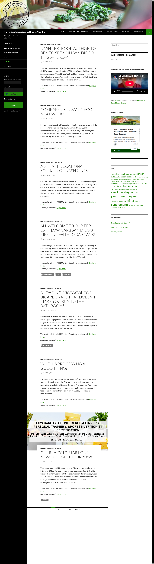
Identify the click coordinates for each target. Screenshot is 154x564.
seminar (128, 200)
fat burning (121, 181)
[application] (129, 83)
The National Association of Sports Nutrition (25, 32)
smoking (137, 201)
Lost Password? (15, 111)
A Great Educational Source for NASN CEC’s (64, 168)
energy (143, 179)
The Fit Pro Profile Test (12, 48)
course (45, 500)
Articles (7, 61)
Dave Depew (119, 179)
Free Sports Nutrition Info (51, 44)
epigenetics (114, 181)
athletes (113, 174)
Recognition (138, 32)
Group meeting (47, 274)
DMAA (131, 179)
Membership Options (11, 52)
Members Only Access (119, 227)
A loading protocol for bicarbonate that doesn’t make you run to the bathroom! (68, 299)
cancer (140, 173)
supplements (119, 204)
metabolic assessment (117, 189)
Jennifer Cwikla (135, 183)
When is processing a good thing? (62, 366)
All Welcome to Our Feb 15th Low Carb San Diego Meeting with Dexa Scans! (67, 230)
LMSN (145, 183)
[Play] (114, 91)
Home (62, 32)
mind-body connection (130, 189)
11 (70, 510)
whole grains (121, 207)
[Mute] (141, 91)
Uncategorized (116, 232)
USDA (141, 205)
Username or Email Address (12, 80)
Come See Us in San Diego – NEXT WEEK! (67, 111)
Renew (6, 57)
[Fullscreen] (145, 91)
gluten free (136, 181)
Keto (58, 274)
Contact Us (8, 43)
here (117, 101)
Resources (7, 66)
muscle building (120, 192)
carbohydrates (126, 177)
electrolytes (136, 179)
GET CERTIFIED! (97, 32)
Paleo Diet (133, 192)
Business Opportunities (126, 174)
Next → (78, 510)
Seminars (125, 32)
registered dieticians (117, 201)
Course (123, 103)
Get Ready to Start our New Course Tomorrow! (66, 454)
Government (116, 183)
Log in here (61, 91)
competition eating (142, 177)
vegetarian (114, 207)
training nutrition (134, 205)
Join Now (7, 111)
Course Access (112, 32)
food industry (129, 181)
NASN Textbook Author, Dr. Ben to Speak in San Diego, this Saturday (68, 53)
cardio (134, 177)
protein (134, 196)
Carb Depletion (115, 177)
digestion (126, 179)
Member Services (127, 186)
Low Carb (67, 274)
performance (47, 345)
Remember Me (10, 99)
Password (7, 87)
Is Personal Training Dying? (78, 32)
